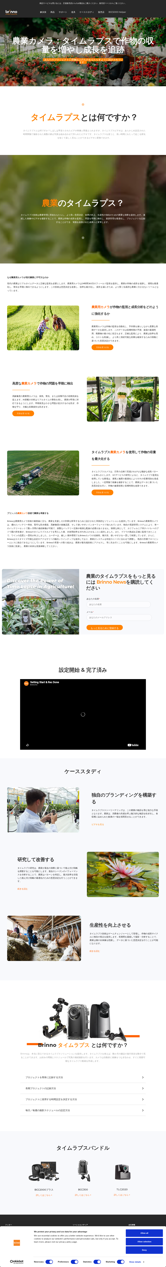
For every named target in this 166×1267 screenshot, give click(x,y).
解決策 (43, 12)
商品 (52, 12)
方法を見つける (102, 347)
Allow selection (144, 1241)
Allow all (144, 1233)
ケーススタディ (86, 12)
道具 (73, 12)
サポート (63, 12)
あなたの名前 (93, 599)
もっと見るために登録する (105, 628)
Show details (135, 1262)
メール (90, 612)
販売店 (101, 12)
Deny (144, 1250)
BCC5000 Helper (117, 12)
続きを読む (23, 889)
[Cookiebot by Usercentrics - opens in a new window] (16, 1262)
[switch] (74, 1262)
